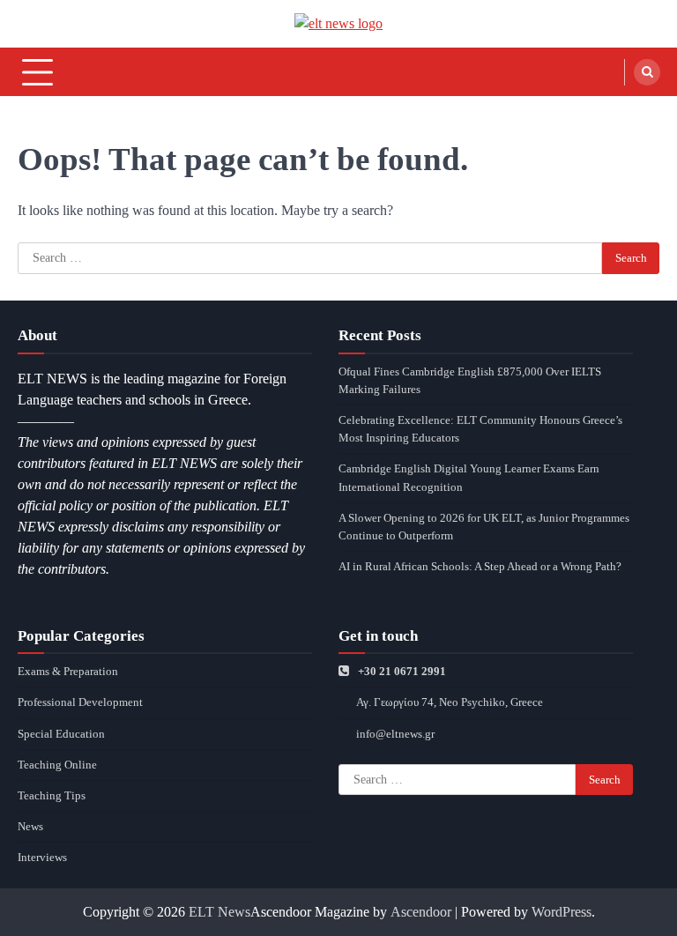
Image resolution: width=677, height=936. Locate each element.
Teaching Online (57, 764)
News (30, 826)
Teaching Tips (52, 795)
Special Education (61, 733)
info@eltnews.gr (395, 733)
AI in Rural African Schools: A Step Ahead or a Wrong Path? (479, 566)
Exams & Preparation (68, 671)
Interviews (42, 857)
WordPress (561, 911)
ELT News (219, 911)
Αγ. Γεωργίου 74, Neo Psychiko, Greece (449, 702)
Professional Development (80, 702)
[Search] (647, 72)
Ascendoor (421, 911)
